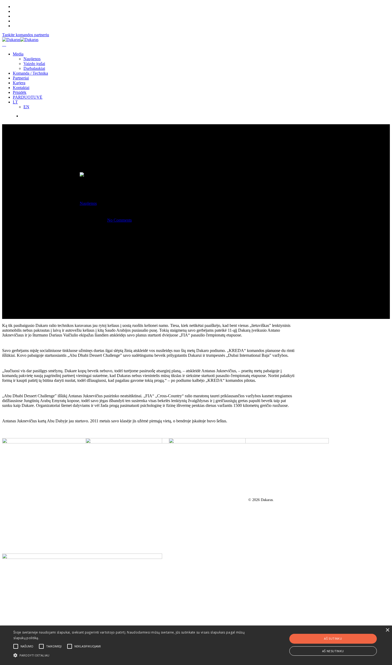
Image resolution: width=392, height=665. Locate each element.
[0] (4, 44)
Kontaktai (21, 87)
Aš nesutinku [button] (333, 651)
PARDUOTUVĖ (27, 97)
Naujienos (32, 59)
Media (18, 54)
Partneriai (21, 78)
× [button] (387, 630)
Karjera (19, 83)
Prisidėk (19, 92)
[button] (132, 654)
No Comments (119, 220)
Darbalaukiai (34, 68)
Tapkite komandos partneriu (25, 35)
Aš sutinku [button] (333, 638)
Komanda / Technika (30, 73)
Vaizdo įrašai (34, 63)
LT (15, 102)
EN (26, 107)
